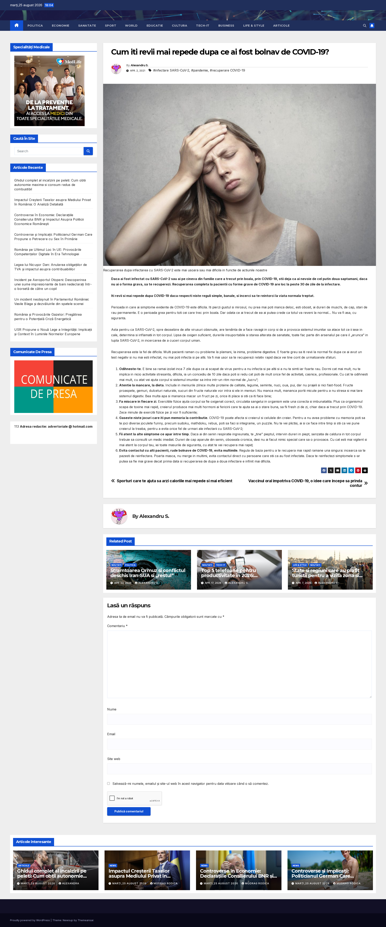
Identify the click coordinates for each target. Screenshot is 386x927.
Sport (110, 25)
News (113, 865)
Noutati (116, 565)
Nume (111, 709)
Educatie (155, 25)
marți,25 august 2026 (38, 883)
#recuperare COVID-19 (227, 70)
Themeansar (85, 920)
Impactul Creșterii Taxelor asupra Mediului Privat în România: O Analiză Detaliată (143, 876)
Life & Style (253, 25)
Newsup (68, 920)
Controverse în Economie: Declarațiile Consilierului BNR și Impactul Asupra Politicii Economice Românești (49, 219)
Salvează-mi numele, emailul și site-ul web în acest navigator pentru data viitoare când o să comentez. (190, 784)
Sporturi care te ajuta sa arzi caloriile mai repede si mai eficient (174, 481)
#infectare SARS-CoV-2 (171, 70)
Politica (35, 25)
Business (226, 25)
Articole (281, 25)
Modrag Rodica (166, 883)
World (131, 25)
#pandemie (199, 70)
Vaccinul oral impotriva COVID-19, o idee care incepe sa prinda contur (305, 483)
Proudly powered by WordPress (30, 920)
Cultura (179, 25)
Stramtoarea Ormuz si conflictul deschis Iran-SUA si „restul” (147, 572)
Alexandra (70, 883)
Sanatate (87, 25)
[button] (364, 26)
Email (111, 734)
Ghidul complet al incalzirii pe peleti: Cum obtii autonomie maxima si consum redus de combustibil (50, 184)
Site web (113, 759)
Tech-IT (202, 25)
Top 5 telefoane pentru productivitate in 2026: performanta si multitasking (234, 575)
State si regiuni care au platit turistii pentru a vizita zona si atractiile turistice (325, 575)
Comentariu (117, 626)
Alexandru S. (139, 65)
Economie (60, 25)
